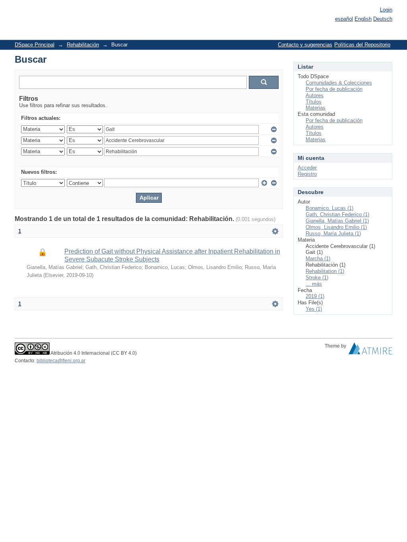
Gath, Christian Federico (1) (337, 214)
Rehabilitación (83, 45)
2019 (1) (315, 296)
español (344, 19)
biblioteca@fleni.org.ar (61, 360)
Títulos (314, 102)
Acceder (307, 168)
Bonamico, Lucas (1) (329, 208)
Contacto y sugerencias (305, 45)
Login (386, 10)
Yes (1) (314, 309)
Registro (307, 174)
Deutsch (382, 19)
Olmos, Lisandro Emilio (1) (336, 227)
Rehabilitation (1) (325, 271)
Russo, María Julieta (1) (333, 233)
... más (314, 284)
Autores (315, 95)
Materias (316, 108)
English (363, 19)
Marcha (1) (318, 258)
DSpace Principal (34, 45)
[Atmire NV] (370, 350)
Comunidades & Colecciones (339, 83)
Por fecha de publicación (334, 89)
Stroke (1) (317, 278)
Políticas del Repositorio (362, 45)
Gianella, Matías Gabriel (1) (337, 221)
